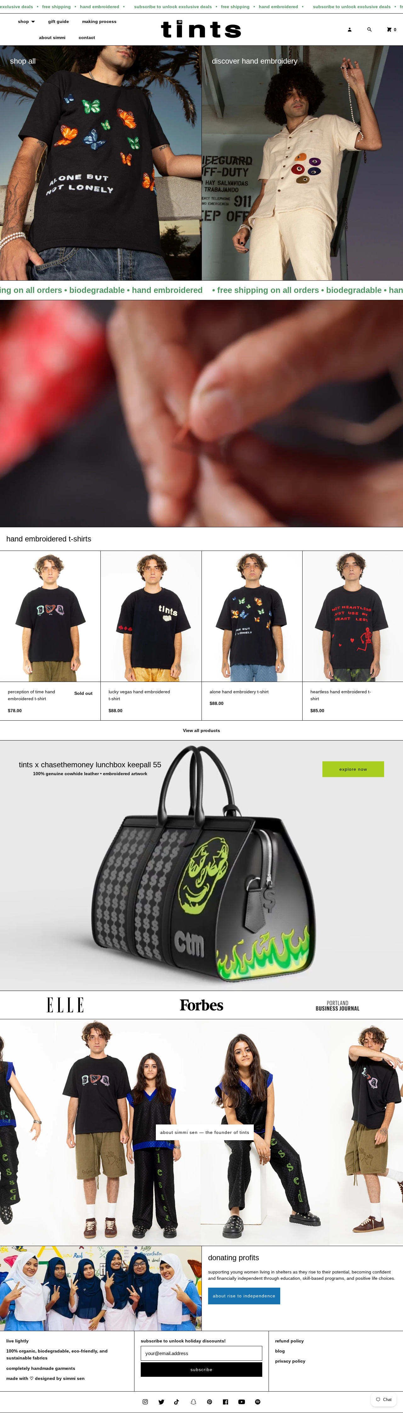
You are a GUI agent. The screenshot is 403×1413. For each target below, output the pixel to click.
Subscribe (201, 1369)
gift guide (58, 21)
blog (280, 1350)
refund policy (289, 1340)
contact (87, 37)
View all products (201, 730)
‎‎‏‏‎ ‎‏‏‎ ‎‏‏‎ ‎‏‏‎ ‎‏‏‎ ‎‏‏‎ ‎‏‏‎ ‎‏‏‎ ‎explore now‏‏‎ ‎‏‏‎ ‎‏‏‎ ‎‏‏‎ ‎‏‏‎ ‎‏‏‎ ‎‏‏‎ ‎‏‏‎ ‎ (353, 769)
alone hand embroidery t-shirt (239, 691)
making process (99, 21)
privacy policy (290, 1361)
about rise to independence (244, 1295)
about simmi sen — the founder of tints (204, 1132)
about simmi (52, 37)
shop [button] (23, 21)
